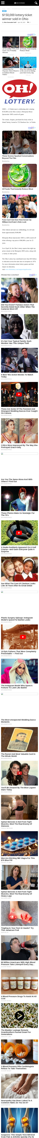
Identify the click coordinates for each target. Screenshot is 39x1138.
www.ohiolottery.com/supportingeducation (18, 269)
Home (3, 9)
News (8, 9)
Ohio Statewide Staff (10, 22)
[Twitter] (9, 28)
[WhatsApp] (19, 28)
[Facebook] (4, 28)
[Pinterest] (14, 28)
